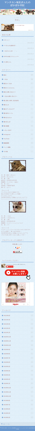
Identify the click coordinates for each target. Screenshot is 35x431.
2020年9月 (18, 349)
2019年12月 (18, 387)
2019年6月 (18, 409)
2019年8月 (18, 400)
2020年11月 (18, 341)
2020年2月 (18, 379)
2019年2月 (18, 417)
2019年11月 (18, 392)
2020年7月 (18, 358)
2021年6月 (18, 315)
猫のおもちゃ (18, 117)
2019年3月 (18, 413)
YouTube (18, 138)
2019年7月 (18, 404)
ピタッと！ (7, 40)
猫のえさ (18, 104)
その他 (18, 151)
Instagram (18, 134)
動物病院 (18, 143)
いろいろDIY (18, 130)
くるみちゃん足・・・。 (11, 51)
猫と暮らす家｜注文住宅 (18, 100)
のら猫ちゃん (7, 62)
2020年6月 (18, 362)
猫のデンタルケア (18, 109)
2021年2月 (18, 328)
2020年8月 (18, 353)
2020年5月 (18, 366)
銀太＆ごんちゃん (18, 87)
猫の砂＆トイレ (18, 113)
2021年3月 (18, 324)
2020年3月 (18, 375)
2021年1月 (18, 332)
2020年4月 (18, 370)
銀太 (18, 75)
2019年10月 (18, 396)
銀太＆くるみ (18, 83)
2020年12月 (18, 336)
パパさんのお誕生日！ (10, 45)
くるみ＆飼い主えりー (18, 96)
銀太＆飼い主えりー (18, 92)
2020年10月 (18, 345)
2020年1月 (18, 383)
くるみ (18, 79)
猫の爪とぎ (18, 121)
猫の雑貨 (18, 126)
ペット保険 (18, 147)
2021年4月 (18, 319)
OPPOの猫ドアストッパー (11, 56)
